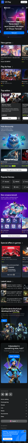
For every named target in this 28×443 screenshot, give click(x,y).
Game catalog (4, 399)
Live (2, 408)
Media (2, 410)
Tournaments (4, 413)
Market (3, 405)
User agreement (4, 425)
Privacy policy (3, 428)
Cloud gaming (4, 402)
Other (2, 416)
